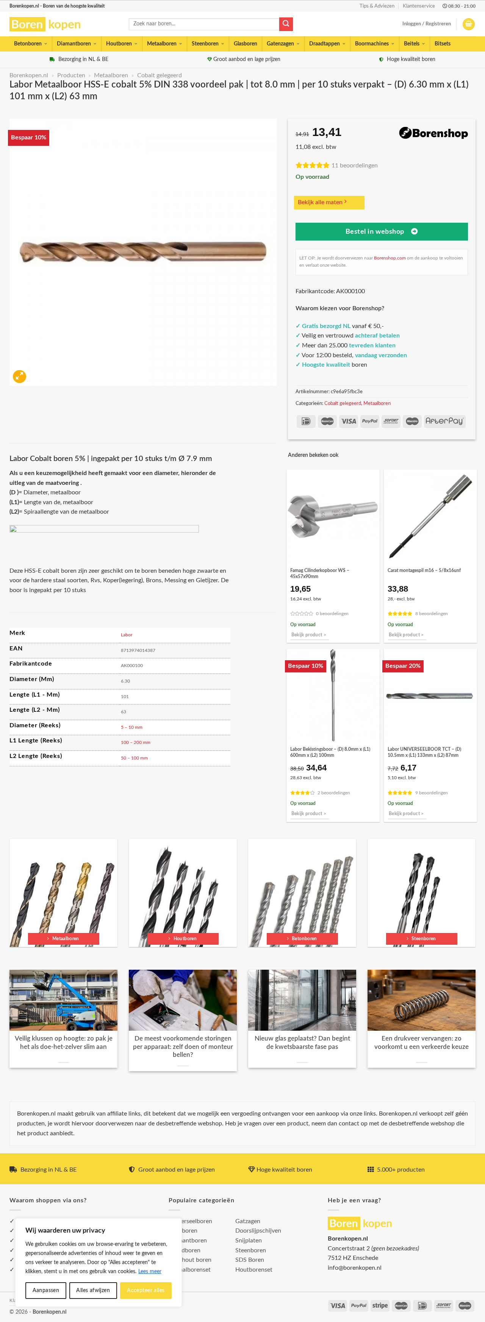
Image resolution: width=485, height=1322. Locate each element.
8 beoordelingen (431, 614)
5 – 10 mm (131, 727)
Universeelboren (190, 1221)
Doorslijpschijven (258, 1231)
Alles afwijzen (93, 1290)
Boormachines (372, 44)
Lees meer (149, 1271)
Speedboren (184, 1250)
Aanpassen (46, 1290)
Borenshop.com (390, 258)
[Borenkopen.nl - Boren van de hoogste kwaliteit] (48, 24)
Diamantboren (74, 44)
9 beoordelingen (431, 793)
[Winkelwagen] (469, 24)
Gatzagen (247, 1221)
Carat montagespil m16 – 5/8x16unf (424, 570)
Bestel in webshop (375, 231)
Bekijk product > (309, 635)
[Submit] (286, 24)
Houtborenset (253, 1270)
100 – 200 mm (135, 742)
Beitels (411, 44)
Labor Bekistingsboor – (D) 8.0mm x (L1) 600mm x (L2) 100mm (330, 752)
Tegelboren (183, 1231)
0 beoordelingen (332, 614)
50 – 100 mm (134, 758)
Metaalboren (162, 44)
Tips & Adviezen (377, 6)
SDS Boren (249, 1260)
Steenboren (205, 44)
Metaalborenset (190, 1270)
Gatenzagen (280, 44)
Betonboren (28, 44)
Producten (71, 75)
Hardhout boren (190, 1260)
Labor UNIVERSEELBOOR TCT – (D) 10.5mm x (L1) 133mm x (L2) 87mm (424, 752)
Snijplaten (248, 1241)
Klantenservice (419, 6)
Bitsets (443, 44)
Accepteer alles (145, 1290)
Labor (126, 635)
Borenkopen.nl (28, 75)
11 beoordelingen (355, 166)
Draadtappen (324, 44)
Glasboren (245, 44)
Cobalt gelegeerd (159, 75)
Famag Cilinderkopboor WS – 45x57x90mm (319, 573)
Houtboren (119, 44)
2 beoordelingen (334, 793)
